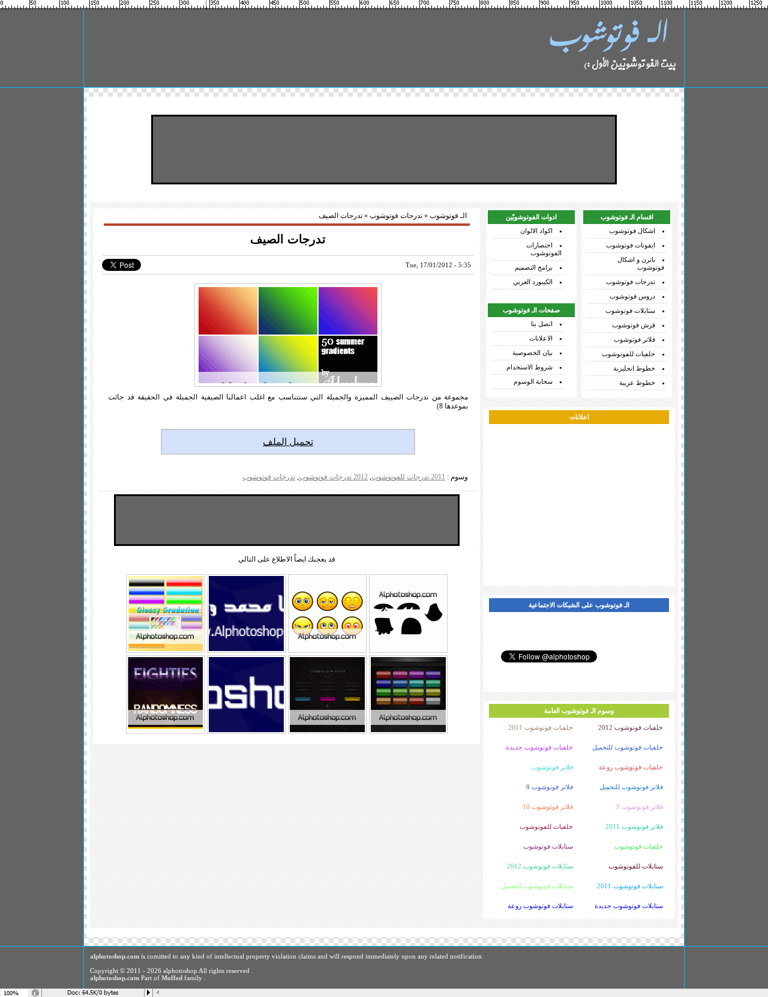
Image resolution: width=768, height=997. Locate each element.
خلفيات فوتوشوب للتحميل (627, 747)
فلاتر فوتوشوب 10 (548, 806)
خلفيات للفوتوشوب (628, 353)
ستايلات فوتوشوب (630, 310)
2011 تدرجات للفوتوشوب (408, 477)
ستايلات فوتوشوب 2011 (630, 885)
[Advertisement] (384, 150)
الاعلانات (541, 338)
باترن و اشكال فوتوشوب (640, 263)
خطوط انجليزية (634, 368)
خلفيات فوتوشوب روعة (631, 767)
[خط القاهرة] (246, 651)
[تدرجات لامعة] (165, 651)
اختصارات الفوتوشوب (544, 248)
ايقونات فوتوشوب (630, 245)
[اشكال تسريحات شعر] (408, 651)
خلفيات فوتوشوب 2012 (630, 727)
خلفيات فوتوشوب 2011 (540, 727)
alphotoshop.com (114, 956)
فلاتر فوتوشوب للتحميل (631, 786)
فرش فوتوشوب (633, 325)
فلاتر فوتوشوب (634, 339)
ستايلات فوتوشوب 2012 (540, 866)
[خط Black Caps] (246, 733)
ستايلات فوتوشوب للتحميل (537, 885)
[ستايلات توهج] (327, 733)
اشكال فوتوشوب (632, 230)
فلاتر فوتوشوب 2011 (634, 826)
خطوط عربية (637, 382)
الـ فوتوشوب (448, 215)
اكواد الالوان (536, 230)
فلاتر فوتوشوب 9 (639, 806)
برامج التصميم (534, 267)
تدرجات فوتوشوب (630, 281)
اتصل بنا (542, 323)
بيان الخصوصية (532, 352)
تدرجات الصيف (288, 239)
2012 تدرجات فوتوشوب (333, 477)
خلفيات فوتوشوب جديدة (539, 747)
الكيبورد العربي (533, 281)
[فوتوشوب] (612, 48)
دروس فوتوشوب (632, 296)
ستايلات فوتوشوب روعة (540, 905)
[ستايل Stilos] (165, 733)
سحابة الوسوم (533, 381)
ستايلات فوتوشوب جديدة (629, 905)
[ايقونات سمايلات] (327, 651)
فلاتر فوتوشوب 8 (549, 786)
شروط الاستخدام (529, 367)
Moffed (171, 977)
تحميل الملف (288, 442)
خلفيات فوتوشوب (638, 846)
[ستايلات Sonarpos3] (408, 733)
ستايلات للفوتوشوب (635, 866)
